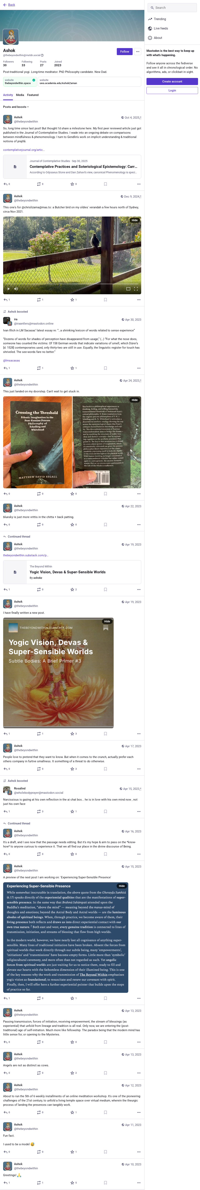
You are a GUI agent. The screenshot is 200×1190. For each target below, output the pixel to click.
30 (5, 65)
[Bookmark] (105, 184)
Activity (8, 95)
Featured (32, 95)
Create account (172, 81)
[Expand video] (128, 289)
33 (23, 65)
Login (172, 90)
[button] (72, 255)
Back (11, 5)
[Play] (8, 289)
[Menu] (137, 51)
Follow (124, 51)
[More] (139, 184)
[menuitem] (72, 255)
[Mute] (16, 289)
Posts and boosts (14, 107)
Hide (135, 220)
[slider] (72, 283)
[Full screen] (136, 289)
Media (20, 95)
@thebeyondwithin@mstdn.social (21, 55)
